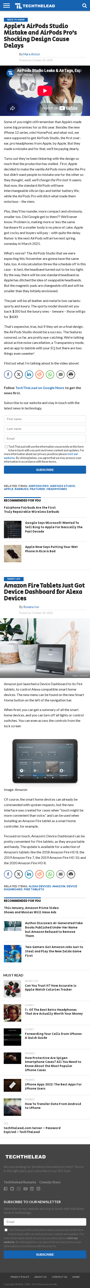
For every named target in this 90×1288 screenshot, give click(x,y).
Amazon (58, 886)
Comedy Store (50, 1182)
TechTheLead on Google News (39, 388)
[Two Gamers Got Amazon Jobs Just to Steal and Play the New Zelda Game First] (12, 953)
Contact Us (59, 1277)
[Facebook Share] (8, 374)
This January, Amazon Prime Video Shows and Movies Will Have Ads (31, 910)
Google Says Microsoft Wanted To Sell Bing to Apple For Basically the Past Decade (54, 527)
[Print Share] (71, 374)
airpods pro (39, 486)
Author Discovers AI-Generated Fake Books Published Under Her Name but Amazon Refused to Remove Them (54, 929)
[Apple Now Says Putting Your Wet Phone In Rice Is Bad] (12, 553)
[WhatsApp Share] (50, 374)
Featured (37, 489)
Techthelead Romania (20, 1182)
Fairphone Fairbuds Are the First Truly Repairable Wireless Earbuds (31, 509)
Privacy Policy (19, 1277)
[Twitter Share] (18, 374)
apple (8, 489)
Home (76, 1277)
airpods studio (62, 486)
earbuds (21, 489)
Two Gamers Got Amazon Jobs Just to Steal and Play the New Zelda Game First (54, 951)
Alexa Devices (40, 886)
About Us (40, 1277)
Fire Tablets (34, 889)
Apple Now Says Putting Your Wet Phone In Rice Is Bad (51, 549)
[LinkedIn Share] (29, 374)
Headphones (57, 489)
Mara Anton (31, 54)
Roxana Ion (31, 607)
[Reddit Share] (39, 374)
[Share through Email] (60, 374)
